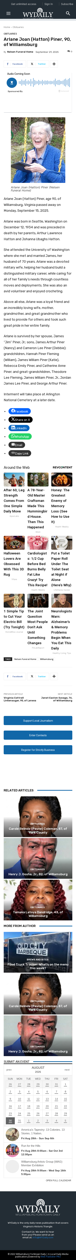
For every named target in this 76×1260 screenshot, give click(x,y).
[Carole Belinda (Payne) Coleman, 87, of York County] (38, 816)
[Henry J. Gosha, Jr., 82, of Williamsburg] (38, 858)
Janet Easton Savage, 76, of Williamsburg (56, 699)
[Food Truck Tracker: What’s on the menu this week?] (38, 952)
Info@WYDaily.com (43, 1237)
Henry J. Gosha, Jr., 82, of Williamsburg (38, 874)
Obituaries (18, 27)
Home (7, 27)
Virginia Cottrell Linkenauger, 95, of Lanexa (20, 699)
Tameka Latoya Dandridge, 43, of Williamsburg (38, 914)
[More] (54, 64)
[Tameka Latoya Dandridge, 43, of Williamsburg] (38, 900)
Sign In (48, 3)
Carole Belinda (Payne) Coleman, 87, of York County (38, 830)
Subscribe (67, 3)
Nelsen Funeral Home (20, 52)
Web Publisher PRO (51, 1256)
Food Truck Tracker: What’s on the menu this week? (38, 966)
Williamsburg (46, 659)
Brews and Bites (38, 959)
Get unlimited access (23, 3)
